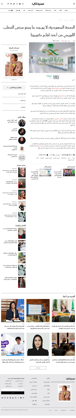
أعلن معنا (56, 410)
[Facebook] (8, 3)
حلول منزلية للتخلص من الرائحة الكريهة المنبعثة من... (10, 254)
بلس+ (24, 10)
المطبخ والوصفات (8, 383)
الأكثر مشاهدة (21, 225)
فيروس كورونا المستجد (56, 88)
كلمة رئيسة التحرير (15, 87)
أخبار (74, 41)
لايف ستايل (30, 10)
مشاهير (66, 10)
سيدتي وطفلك (39, 10)
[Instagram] (11, 3)
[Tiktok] (14, 3)
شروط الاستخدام (72, 410)
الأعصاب (42, 158)
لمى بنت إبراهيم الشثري (12, 122)
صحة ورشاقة (48, 10)
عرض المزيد (38, 368)
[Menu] (74, 4)
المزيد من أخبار (69, 296)
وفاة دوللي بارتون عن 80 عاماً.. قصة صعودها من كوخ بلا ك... (10, 171)
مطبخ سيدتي (47, 382)
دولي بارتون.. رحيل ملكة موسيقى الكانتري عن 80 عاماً (10, 204)
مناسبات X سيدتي (33, 382)
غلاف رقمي (34, 400)
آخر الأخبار (34, 404)
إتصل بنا (50, 410)
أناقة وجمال (20, 386)
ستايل (48, 389)
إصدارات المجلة (14, 48)
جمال (55, 10)
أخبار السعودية (71, 160)
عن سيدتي (34, 385)
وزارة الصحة (62, 96)
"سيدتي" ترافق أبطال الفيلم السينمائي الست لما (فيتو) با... (11, 182)
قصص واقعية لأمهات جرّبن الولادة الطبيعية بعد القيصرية (10, 242)
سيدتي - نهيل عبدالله (65, 41)
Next (32, 58)
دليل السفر (47, 404)
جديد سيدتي (21, 165)
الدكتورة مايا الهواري (13, 139)
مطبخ (17, 10)
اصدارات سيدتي (46, 400)
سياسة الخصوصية (63, 410)
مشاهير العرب (14, 180)
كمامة (41, 146)
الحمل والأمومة (8, 386)
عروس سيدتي (46, 397)
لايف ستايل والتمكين (19, 381)
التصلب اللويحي (58, 119)
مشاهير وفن (20, 383)
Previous (72, 58)
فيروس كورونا (56, 158)
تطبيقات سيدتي (33, 397)
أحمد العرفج (14, 150)
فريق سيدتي (34, 393)
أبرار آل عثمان (14, 131)
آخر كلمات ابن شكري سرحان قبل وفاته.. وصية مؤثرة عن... (10, 266)
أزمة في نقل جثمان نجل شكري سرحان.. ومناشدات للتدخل (10, 215)
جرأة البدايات (23, 107)
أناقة (61, 10)
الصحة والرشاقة (8, 381)
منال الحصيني (14, 157)
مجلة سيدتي (34, 378)
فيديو (9, 10)
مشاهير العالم (14, 169)
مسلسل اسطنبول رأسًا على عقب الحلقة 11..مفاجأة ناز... (10, 229)
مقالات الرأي (22, 117)
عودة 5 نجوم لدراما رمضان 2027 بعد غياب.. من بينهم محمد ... (9, 193)
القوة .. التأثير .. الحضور (22, 94)
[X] (17, 3)
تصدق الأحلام (23, 100)
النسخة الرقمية (13, 79)
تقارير (48, 393)
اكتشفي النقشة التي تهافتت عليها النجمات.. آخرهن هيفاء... (10, 278)
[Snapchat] (19, 3)
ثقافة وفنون (47, 324)
